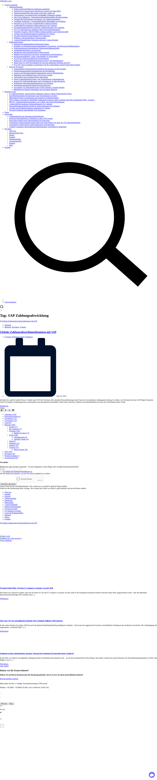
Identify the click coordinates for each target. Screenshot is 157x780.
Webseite (4, 704)
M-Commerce (15, 429)
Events (13, 427)
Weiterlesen (4, 406)
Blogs (11, 704)
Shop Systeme (21, 450)
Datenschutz (9, 503)
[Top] (2, 725)
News (8, 452)
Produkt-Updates (12, 456)
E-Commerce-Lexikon (13, 511)
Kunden (7, 494)
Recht (13, 435)
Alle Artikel (4, 666)
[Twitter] (1, 410)
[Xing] (9, 410)
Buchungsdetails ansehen (9, 679)
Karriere (8, 496)
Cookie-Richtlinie (11, 505)
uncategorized (11, 458)
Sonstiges (14, 443)
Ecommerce (11, 419)
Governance (11, 421)
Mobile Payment (21, 433)
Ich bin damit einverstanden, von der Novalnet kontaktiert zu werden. (25, 473)
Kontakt (7, 519)
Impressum (9, 500)
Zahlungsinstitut (10, 498)
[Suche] (81, 300)
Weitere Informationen (13, 507)
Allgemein (11, 414)
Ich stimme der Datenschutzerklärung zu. (17, 471)
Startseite (8, 325)
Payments (15, 327)
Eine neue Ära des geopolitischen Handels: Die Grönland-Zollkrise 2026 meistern (31, 621)
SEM (12, 441)
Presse (7, 517)
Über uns (8, 492)
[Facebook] (5, 410)
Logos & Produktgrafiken (14, 513)
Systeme (23, 327)
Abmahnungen (20, 437)
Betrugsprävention (12, 416)
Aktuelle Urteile (21, 439)
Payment (14, 431)
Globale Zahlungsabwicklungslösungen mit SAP (28, 331)
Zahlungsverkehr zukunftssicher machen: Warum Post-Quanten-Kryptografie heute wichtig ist (37, 653)
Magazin (8, 327)
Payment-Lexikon (11, 509)
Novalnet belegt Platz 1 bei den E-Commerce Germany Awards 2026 (26, 588)
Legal (8, 423)
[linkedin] (13, 410)
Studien (13, 445)
